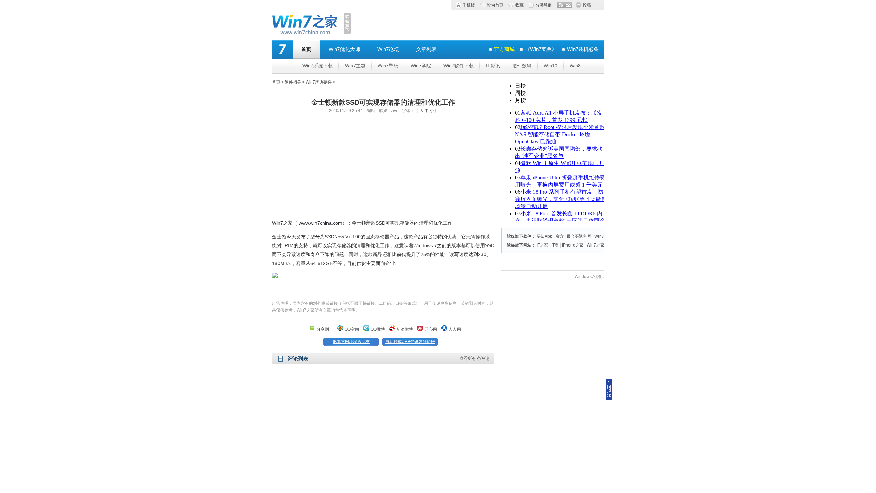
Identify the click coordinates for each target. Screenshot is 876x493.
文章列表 (426, 49)
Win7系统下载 (317, 65)
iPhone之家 (572, 245)
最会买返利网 (579, 236)
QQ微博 (378, 329)
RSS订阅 (564, 5)
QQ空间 (352, 329)
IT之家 (542, 245)
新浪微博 (405, 329)
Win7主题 (355, 65)
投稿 (587, 5)
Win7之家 (282, 223)
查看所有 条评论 (474, 358)
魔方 (559, 236)
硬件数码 (521, 65)
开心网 (431, 329)
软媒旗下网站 (519, 245)
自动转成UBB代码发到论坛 (410, 341)
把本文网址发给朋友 (351, 341)
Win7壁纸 (388, 65)
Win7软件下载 (458, 65)
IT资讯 (493, 65)
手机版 (469, 5)
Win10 (550, 65)
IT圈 (555, 245)
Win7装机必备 (583, 49)
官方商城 (504, 49)
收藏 (519, 5)
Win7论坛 (388, 49)
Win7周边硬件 (319, 82)
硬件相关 (293, 82)
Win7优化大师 (344, 49)
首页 (306, 49)
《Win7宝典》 (541, 49)
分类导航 (544, 5)
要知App (544, 236)
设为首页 (495, 5)
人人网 (455, 329)
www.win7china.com (320, 223)
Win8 (575, 65)
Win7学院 (421, 65)
